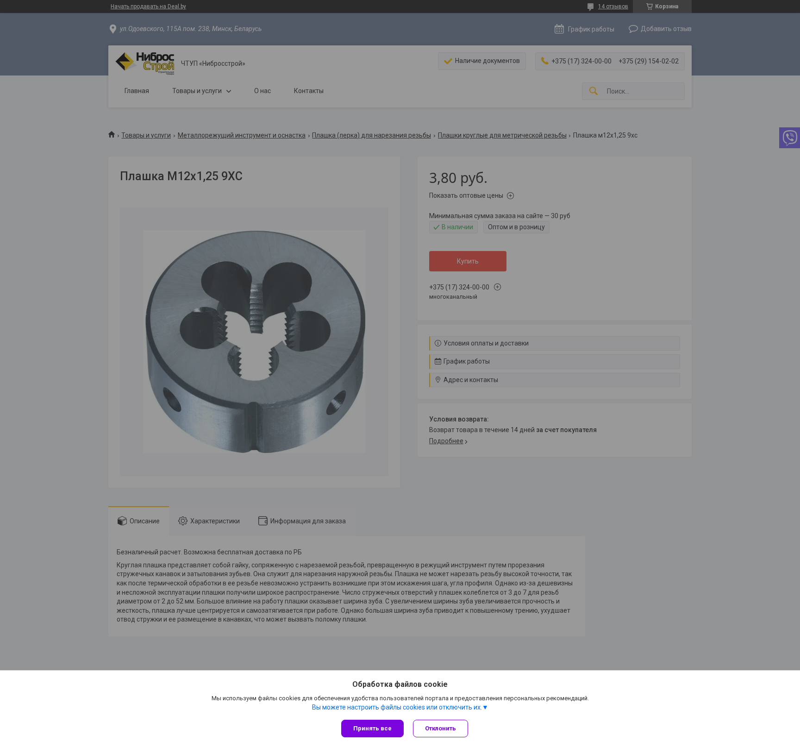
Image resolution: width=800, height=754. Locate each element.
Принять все (372, 728)
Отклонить (440, 728)
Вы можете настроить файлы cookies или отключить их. (397, 707)
